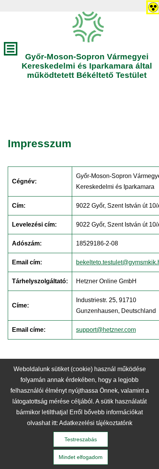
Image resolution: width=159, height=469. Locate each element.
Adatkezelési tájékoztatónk (95, 423)
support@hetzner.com (106, 329)
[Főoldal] (88, 27)
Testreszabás (80, 439)
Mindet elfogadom (81, 457)
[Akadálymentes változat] (152, 6)
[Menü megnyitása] (10, 48)
